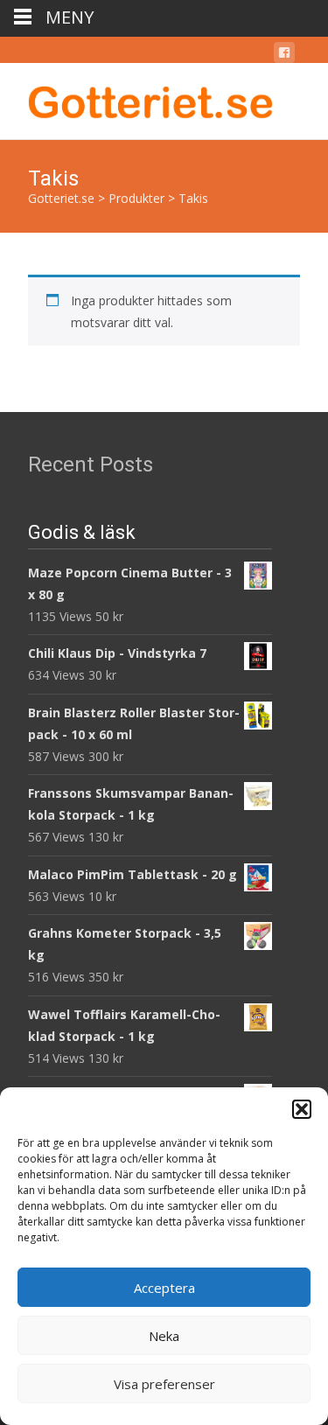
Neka (164, 1336)
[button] (302, 1109)
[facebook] (284, 55)
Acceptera (164, 1287)
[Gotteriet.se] (136, 98)
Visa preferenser (164, 1384)
